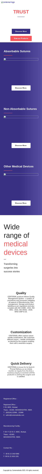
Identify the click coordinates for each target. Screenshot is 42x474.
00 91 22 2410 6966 (12, 454)
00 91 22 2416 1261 (12, 456)
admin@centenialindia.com (15, 415)
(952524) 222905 (11, 412)
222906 (20, 412)
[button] (40, 15)
